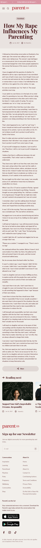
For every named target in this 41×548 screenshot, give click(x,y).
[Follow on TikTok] (15, 532)
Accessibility (27, 488)
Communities (6, 488)
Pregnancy (5, 480)
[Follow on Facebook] (3, 532)
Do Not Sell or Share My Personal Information (30, 492)
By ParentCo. (27, 43)
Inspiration (5, 462)
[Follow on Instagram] (9, 532)
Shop (3, 491)
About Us (26, 469)
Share (22, 369)
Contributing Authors (30, 476)
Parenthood (20, 18)
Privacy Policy (27, 484)
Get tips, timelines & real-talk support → (26, 2)
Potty (4, 476)
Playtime (5, 473)
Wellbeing (5, 484)
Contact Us (26, 473)
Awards (25, 465)
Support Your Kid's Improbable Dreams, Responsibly (16, 405)
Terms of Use (19, 541)
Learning (5, 465)
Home (25, 462)
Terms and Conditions (30, 480)
